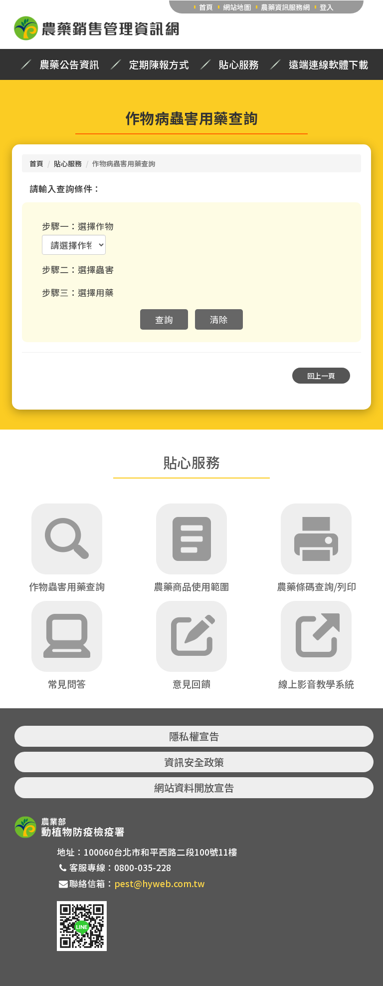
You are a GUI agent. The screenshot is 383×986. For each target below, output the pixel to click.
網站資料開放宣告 (194, 787)
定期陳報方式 (159, 64)
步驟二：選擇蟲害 (78, 269)
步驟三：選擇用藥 (78, 292)
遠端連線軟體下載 (329, 64)
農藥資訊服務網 (285, 7)
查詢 (164, 319)
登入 (327, 7)
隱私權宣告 (194, 736)
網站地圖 (237, 7)
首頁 (206, 7)
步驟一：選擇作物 (78, 226)
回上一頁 (321, 376)
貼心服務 (239, 64)
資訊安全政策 (194, 762)
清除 (219, 319)
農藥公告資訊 (69, 64)
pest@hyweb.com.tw (159, 883)
